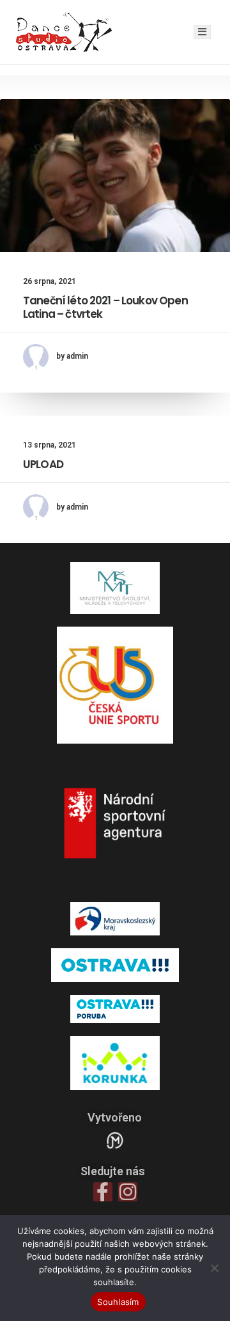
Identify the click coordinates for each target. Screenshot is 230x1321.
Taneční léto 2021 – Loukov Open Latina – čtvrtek (105, 307)
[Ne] (214, 1268)
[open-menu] (202, 32)
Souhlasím (118, 1302)
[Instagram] (127, 1191)
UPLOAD (43, 464)
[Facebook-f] (102, 1191)
